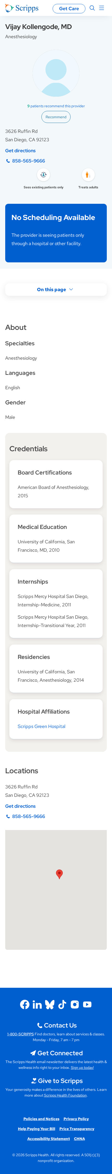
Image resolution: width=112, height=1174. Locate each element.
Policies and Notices (41, 1118)
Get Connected (60, 1053)
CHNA (79, 1138)
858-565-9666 (28, 161)
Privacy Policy (76, 1118)
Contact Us (60, 1025)
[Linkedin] (37, 1004)
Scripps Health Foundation (65, 1095)
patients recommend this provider (56, 106)
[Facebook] (24, 1004)
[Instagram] (75, 1004)
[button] (59, 874)
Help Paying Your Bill (36, 1128)
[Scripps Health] (21, 8)
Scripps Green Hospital (41, 726)
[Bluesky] (49, 1004)
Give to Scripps (60, 1081)
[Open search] (92, 8)
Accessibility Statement (48, 1138)
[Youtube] (87, 1004)
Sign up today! (82, 1067)
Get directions (20, 151)
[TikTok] (62, 1004)
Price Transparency (76, 1128)
